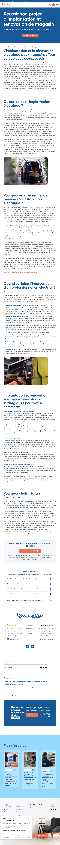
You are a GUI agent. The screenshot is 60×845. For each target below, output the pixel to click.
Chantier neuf (7, 809)
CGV (30, 807)
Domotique (6, 815)
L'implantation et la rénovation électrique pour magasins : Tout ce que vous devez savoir (26, 681)
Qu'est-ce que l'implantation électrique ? (14, 684)
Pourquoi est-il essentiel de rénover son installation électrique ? (20, 687)
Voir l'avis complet (11, 635)
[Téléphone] (53, 4)
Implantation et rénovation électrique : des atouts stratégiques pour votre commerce (25, 692)
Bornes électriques (20, 815)
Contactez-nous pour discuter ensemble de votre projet (21, 272)
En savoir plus (41, 813)
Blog (39, 807)
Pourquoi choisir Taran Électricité (12, 695)
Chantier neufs (19, 809)
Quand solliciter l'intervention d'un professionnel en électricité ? (20, 690)
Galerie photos (41, 816)
